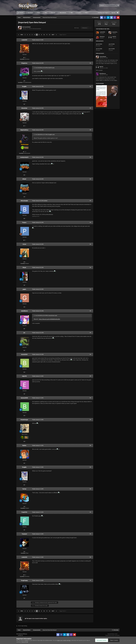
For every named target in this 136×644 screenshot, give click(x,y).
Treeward (24, 534)
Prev (22, 34)
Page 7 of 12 (62, 34)
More (86, 12)
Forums (21, 12)
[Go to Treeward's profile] (24, 542)
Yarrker (24, 489)
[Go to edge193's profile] (24, 385)
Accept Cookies (102, 640)
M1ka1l (24, 179)
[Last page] (56, 35)
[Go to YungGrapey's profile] (24, 589)
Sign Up (113, 12)
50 (25, 57)
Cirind (24, 244)
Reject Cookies (114, 640)
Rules (38, 12)
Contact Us (20, 635)
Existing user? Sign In (103, 12)
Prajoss (24, 222)
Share (77, 27)
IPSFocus (25, 633)
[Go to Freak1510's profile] (24, 521)
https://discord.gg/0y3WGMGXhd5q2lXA (49, 319)
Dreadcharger (24, 419)
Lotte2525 (24, 40)
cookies (26, 640)
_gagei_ (24, 289)
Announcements (37, 28)
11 (46, 34)
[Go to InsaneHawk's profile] (19, 28)
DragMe (24, 86)
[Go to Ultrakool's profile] (97, 37)
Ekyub (24, 267)
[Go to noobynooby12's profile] (24, 166)
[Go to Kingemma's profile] (24, 72)
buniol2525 (24, 354)
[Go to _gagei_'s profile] (24, 298)
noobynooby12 (24, 157)
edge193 (24, 376)
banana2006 (24, 398)
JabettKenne (24, 311)
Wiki (71, 12)
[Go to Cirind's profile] (24, 253)
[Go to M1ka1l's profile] (24, 187)
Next (53, 34)
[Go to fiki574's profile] (110, 37)
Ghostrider (24, 108)
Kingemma (24, 63)
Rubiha (24, 445)
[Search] (118, 5)
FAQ (45, 12)
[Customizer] (118, 12)
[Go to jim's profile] (24, 341)
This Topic (112, 5)
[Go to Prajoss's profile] (24, 231)
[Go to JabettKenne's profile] (24, 319)
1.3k (25, 151)
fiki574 (50, 67)
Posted (37, 39)
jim (24, 332)
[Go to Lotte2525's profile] (24, 48)
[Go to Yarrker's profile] (24, 497)
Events (79, 12)
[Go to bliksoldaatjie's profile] (24, 209)
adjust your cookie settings (64, 640)
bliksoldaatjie (24, 200)
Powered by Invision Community (112, 635)
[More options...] (90, 40)
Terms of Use (24, 642)
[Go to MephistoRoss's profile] (24, 138)
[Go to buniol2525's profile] (24, 363)
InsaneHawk (27, 27)
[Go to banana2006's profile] (24, 406)
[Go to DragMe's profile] (24, 95)
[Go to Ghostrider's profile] (24, 117)
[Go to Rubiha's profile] (24, 454)
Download (30, 12)
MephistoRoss (24, 130)
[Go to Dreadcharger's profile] (24, 428)
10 (44, 34)
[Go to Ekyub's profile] (24, 276)
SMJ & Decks (62, 12)
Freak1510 (24, 512)
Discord (53, 12)
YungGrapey (24, 580)
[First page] (18, 35)
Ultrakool (37, 602)
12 (49, 34)
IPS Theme (18, 633)
